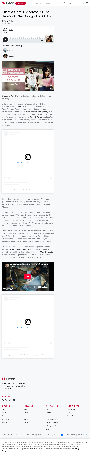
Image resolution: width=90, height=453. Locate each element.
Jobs (47, 429)
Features (26, 413)
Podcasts (5, 416)
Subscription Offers (52, 426)
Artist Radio (5, 419)
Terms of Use (70, 435)
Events (26, 416)
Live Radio (5, 413)
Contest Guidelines (52, 422)
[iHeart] (8, 3)
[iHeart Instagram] (10, 400)
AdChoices (81, 435)
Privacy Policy (37, 435)
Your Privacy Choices (52, 435)
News (25, 409)
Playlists (4, 422)
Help (27, 435)
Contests (26, 419)
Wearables (71, 416)
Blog (47, 416)
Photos (26, 422)
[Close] (86, 442)
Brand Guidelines (51, 419)
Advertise (49, 413)
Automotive (71, 409)
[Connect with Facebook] (3, 400)
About (47, 409)
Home (69, 413)
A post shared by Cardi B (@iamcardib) (27, 190)
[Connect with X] (6, 400)
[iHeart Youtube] (14, 400)
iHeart (3, 409)
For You (39, 3)
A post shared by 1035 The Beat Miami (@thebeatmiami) (28, 355)
